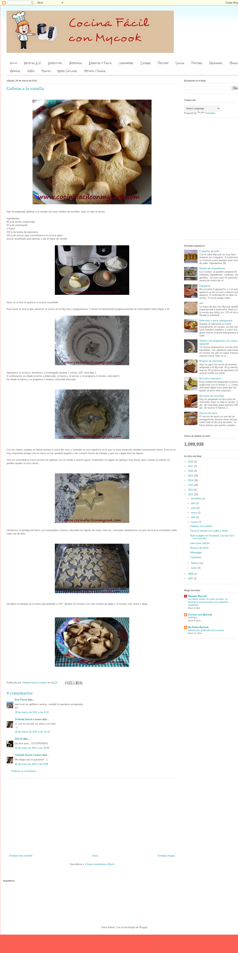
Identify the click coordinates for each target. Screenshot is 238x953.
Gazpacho (204, 285)
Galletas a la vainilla (201, 526)
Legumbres (126, 63)
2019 (191, 461)
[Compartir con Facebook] (77, 683)
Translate (210, 113)
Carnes (145, 63)
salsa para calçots (200, 543)
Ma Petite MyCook (198, 627)
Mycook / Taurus (95, 71)
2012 (191, 489)
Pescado (163, 63)
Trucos (46, 71)
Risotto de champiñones (212, 268)
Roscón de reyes (208, 413)
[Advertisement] (92, 815)
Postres (196, 63)
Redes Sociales (67, 71)
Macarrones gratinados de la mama (206, 630)
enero (194, 567)
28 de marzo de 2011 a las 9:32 (32, 712)
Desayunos (216, 63)
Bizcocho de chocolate (211, 395)
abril (193, 517)
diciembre (196, 498)
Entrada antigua (166, 855)
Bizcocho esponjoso (210, 378)
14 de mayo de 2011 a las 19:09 (32, 747)
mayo (194, 512)
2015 (191, 475)
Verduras (75, 63)
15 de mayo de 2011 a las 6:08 (31, 764)
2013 (191, 485)
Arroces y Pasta (100, 63)
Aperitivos (55, 63)
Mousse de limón (199, 547)
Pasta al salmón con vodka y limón (209, 530)
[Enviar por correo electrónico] (67, 683)
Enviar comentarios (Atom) (100, 864)
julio (193, 503)
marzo (194, 522)
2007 (191, 578)
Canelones (195, 557)
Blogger (143, 927)
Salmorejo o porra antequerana (215, 320)
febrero (195, 563)
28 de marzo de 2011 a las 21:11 (32, 731)
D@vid (18, 738)
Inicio (13, 63)
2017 (191, 466)
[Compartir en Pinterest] (81, 683)
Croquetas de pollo (209, 251)
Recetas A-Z (32, 63)
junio (194, 508)
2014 (191, 480)
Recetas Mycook (197, 596)
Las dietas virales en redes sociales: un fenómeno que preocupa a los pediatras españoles (208, 602)
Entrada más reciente (20, 855)
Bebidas (15, 71)
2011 (191, 494)
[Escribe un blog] (70, 683)
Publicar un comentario (23, 771)
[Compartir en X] (74, 683)
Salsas (180, 63)
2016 (191, 470)
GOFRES (192, 617)
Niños (31, 71)
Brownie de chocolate (210, 361)
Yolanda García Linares (28, 719)
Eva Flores (21, 699)
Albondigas (196, 552)
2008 (191, 573)
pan (201, 303)
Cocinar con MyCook (200, 614)
